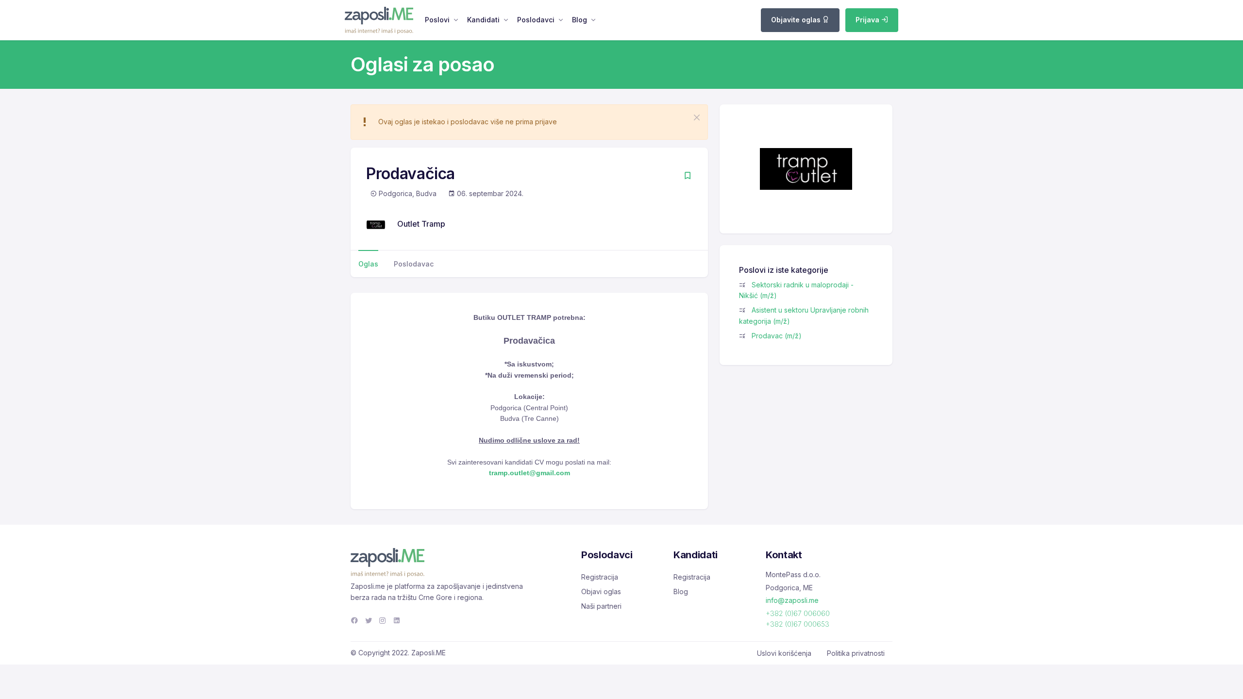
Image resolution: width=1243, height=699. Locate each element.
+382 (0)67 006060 (798, 613)
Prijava (868, 20)
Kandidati (483, 20)
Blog (579, 20)
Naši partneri (601, 606)
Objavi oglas (601, 591)
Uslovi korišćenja (784, 653)
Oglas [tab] (368, 264)
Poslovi (437, 20)
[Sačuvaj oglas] (687, 176)
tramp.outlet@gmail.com (529, 473)
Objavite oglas (797, 20)
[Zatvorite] (696, 117)
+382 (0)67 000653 (797, 624)
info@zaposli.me (792, 600)
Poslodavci (535, 20)
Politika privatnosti (856, 653)
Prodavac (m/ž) (777, 336)
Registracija (599, 577)
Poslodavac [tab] (414, 264)
